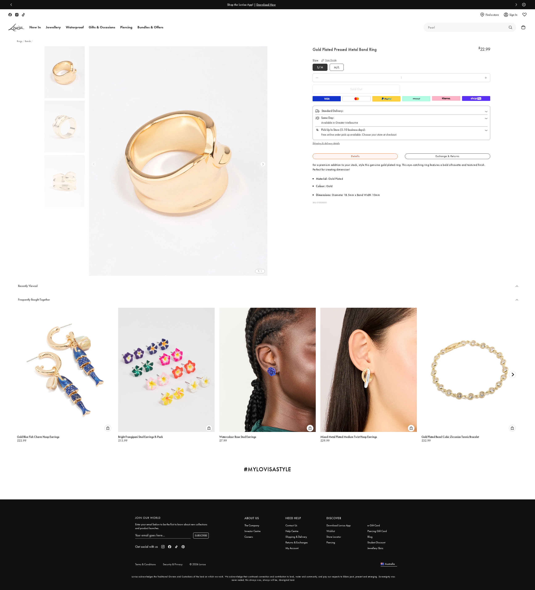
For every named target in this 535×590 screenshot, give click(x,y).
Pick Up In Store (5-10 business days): (343, 129)
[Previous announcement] (12, 4)
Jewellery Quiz (375, 548)
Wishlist (330, 531)
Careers (248, 537)
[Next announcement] (515, 4)
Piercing (330, 542)
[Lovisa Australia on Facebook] (10, 15)
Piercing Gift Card (377, 531)
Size (315, 60)
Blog (370, 537)
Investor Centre (252, 531)
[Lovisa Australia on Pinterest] (183, 546)
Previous (94, 164)
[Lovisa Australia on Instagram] (16, 15)
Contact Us (291, 525)
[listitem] (178, 161)
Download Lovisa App (338, 525)
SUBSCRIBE (201, 535)
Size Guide (331, 60)
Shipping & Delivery (296, 537)
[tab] (355, 156)
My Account (292, 548)
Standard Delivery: (332, 110)
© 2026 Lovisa (198, 564)
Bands (28, 41)
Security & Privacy (172, 564)
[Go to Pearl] (510, 27)
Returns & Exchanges (296, 542)
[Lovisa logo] (16, 27)
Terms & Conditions (145, 564)
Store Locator (333, 537)
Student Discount (376, 542)
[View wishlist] (524, 15)
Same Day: (327, 117)
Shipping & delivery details (326, 143)
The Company (251, 525)
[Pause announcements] (523, 4)
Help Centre (291, 531)
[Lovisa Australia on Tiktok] (23, 15)
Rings (20, 41)
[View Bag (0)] (522, 27)
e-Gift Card (373, 525)
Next (263, 164)
